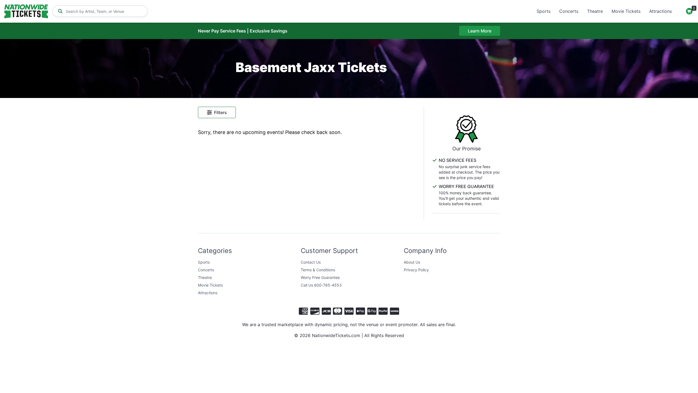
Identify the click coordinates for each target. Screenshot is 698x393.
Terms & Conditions (318, 269)
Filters (220, 112)
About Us (412, 262)
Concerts (568, 11)
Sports (543, 11)
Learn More (479, 31)
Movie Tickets (626, 11)
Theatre (595, 11)
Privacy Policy (416, 269)
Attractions (660, 11)
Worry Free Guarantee (320, 277)
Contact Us (311, 262)
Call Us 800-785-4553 (321, 285)
